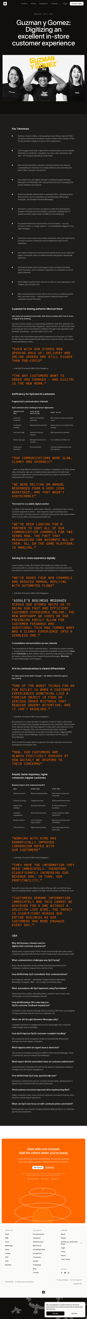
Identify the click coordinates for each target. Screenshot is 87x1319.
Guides (35, 1261)
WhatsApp (65, 656)
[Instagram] (68, 1273)
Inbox (72, 651)
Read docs (49, 1167)
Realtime (8, 1265)
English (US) (78, 1284)
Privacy (63, 1255)
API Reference (38, 1242)
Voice (7, 1242)
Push (7, 1261)
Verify (7, 1249)
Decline (74, 1313)
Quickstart (37, 1238)
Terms (63, 1252)
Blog (34, 1269)
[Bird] (5, 3)
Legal (63, 1248)
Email (7, 1234)
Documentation (38, 1234)
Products (24, 3)
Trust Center (65, 1259)
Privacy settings (62, 1280)
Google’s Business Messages (40, 600)
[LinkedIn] (65, 1273)
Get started (38, 1167)
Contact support (76, 1280)
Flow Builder (21, 654)
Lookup (8, 1253)
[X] (62, 1273)
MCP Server (37, 1246)
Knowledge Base (39, 1249)
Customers (37, 1257)
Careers (36, 1272)
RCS (6, 1257)
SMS (6, 1238)
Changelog (37, 1265)
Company (54, 3)
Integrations (37, 1253)
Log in (65, 3)
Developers (43, 3)
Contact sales (77, 3)
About (63, 1234)
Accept (55, 1313)
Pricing (33, 3)
